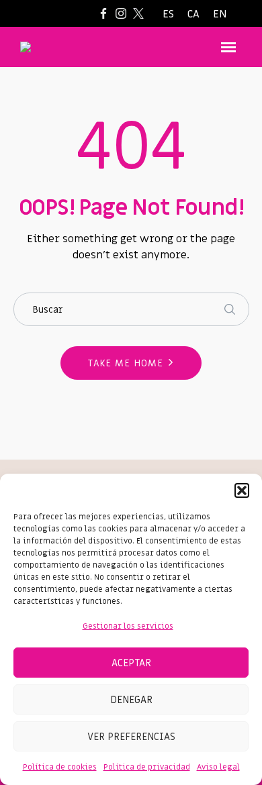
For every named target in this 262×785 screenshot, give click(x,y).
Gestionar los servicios (128, 626)
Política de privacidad (146, 767)
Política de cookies (60, 767)
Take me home (125, 363)
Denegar (131, 699)
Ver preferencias (131, 736)
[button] (242, 490)
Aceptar (131, 663)
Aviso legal (218, 767)
